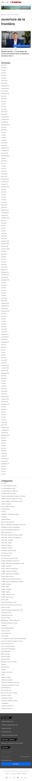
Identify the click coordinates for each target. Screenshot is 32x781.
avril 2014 (3, 448)
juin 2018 (3, 318)
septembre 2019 (5, 280)
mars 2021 (3, 233)
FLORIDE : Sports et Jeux (7, 597)
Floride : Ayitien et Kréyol (7, 576)
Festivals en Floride (6, 555)
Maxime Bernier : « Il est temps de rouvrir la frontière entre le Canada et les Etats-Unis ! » (15, 54)
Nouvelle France (5, 667)
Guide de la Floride (6, 728)
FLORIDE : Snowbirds (6, 589)
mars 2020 (3, 264)
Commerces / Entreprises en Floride (10, 514)
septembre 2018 (5, 311)
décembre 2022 (5, 179)
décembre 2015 (5, 396)
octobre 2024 (4, 122)
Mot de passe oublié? (25, 756)
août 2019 (3, 282)
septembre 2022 (5, 186)
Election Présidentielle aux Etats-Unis (10, 529)
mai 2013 (3, 474)
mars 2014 (3, 450)
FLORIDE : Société (5, 592)
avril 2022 (3, 199)
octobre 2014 (4, 432)
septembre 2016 (5, 373)
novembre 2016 (5, 368)
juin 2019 (3, 287)
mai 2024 (3, 135)
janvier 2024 (4, 145)
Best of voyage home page (7, 506)
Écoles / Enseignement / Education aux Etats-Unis (13, 524)
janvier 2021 (4, 238)
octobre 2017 (4, 339)
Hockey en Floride (5, 617)
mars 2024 (3, 140)
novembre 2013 (5, 458)
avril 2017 (3, 355)
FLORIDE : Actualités (6, 566)
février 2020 (4, 267)
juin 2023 (3, 163)
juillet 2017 (3, 347)
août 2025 (3, 96)
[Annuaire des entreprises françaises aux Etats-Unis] (16, 7)
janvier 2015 (4, 425)
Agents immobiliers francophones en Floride (12, 501)
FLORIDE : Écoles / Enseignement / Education (12, 581)
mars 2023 (3, 171)
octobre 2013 (4, 461)
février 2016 (4, 391)
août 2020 (3, 251)
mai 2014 (3, 445)
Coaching (3, 511)
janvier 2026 (4, 83)
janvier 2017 (4, 362)
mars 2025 (3, 109)
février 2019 (4, 298)
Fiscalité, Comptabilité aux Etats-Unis (10, 560)
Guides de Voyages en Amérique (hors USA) (12, 610)
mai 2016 (3, 383)
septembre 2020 (5, 249)
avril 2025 (3, 106)
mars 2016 (3, 388)
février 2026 (4, 80)
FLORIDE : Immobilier (6, 584)
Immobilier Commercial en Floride (9, 623)
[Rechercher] (7, 3)
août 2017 (3, 344)
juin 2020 (3, 256)
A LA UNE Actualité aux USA (8, 488)
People (3, 674)
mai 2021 (3, 228)
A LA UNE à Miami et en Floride (9, 485)
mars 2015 (3, 419)
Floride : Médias (5, 586)
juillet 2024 (4, 129)
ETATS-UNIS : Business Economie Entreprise (12, 535)
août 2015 (3, 406)
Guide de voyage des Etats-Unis (10, 724)
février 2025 (4, 111)
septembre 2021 (5, 217)
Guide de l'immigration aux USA (8, 602)
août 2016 (3, 375)
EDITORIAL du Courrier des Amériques (10, 527)
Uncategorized (4, 703)
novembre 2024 (5, 119)
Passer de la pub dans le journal (9, 735)
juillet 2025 (4, 98)
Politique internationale (6, 680)
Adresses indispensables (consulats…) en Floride (13, 496)
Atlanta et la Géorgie (6, 504)
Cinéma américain (5, 509)
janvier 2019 (4, 300)
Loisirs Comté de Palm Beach (8, 648)
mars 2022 (3, 202)
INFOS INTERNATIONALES (7, 628)
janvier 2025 (4, 114)
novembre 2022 (5, 181)
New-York (3, 664)
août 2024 (3, 127)
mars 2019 (3, 295)
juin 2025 (3, 101)
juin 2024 (3, 132)
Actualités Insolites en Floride (8, 493)
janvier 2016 (4, 393)
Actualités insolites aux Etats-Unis (9, 491)
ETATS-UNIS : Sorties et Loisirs (8, 550)
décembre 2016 (5, 365)
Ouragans (3, 669)
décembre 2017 (5, 334)
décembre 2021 (5, 210)
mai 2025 (3, 104)
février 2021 (4, 236)
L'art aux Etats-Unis (6, 633)
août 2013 (3, 466)
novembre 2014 (5, 430)
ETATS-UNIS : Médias (6, 542)
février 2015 (4, 422)
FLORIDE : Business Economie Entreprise (11, 579)
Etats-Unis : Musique (6, 545)
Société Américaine (6, 687)
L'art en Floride (4, 636)
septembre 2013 (5, 463)
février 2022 (4, 205)
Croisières (3, 516)
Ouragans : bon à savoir (7, 672)
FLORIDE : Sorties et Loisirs (7, 594)
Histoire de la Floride (6, 612)
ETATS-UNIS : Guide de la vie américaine (11, 537)
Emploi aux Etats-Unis (6, 532)
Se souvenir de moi (7, 760)
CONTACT (24, 773)
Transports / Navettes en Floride (9, 700)
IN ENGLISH (4, 625)
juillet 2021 (3, 223)
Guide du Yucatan (5, 607)
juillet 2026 (4, 67)
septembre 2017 (5, 342)
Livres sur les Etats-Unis (7, 643)
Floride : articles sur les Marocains (9, 568)
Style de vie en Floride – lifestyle (9, 692)
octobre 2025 (4, 91)
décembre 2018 (5, 303)
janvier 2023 (4, 176)
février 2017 (4, 360)
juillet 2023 (4, 161)
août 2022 (3, 189)
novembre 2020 (5, 243)
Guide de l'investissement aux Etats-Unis (11, 604)
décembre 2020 (5, 241)
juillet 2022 (4, 192)
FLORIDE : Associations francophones (10, 573)
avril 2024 (3, 137)
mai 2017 (3, 352)
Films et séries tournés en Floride (9, 558)
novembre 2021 (5, 212)
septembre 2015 (5, 404)
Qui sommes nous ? (7, 731)
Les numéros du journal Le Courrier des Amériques (13, 638)
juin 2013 (3, 471)
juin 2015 (3, 412)
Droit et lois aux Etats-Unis (7, 522)
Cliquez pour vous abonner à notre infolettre (12, 743)
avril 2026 (3, 75)
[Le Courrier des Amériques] (15, 2)
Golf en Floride (4, 599)
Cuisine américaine (5, 519)
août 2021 (3, 220)
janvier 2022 (4, 207)
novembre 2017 (5, 337)
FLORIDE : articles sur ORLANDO (9, 571)
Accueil (4, 14)
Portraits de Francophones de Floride (10, 682)
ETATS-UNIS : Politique (6, 548)
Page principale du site (7, 721)
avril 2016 (3, 386)
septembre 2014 (5, 435)
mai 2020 (3, 259)
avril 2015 (3, 417)
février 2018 (4, 329)
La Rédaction (5, 49)
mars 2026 (3, 78)
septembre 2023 (5, 155)
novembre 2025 (5, 88)
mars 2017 (3, 357)
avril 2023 (3, 168)
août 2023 (3, 158)
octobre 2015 (4, 401)
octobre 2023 (4, 153)
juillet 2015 (3, 409)
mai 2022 (3, 197)
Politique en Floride (6, 677)
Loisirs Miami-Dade (5, 651)
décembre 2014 (5, 427)
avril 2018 (3, 324)
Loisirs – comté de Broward (7, 646)
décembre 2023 (5, 148)
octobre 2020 (4, 246)
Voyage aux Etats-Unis (6, 708)
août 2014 (3, 437)
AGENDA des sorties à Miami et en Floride (11, 498)
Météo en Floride (5, 654)
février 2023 (4, 173)
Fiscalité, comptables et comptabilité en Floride (12, 563)
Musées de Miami (5, 659)
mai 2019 (3, 290)
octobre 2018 (4, 308)
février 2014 (4, 453)
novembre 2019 (5, 274)
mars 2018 (3, 326)
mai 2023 (3, 166)
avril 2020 (3, 261)
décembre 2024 (5, 116)
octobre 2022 (4, 184)
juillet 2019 (3, 285)
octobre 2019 (4, 277)
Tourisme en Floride (6, 695)
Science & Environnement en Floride (10, 685)
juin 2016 (3, 381)
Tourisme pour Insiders (6, 698)
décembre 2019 (5, 272)
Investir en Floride (5, 630)
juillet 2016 (3, 378)
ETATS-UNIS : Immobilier (7, 540)
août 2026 (3, 65)
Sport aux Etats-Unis (6, 690)
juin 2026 (3, 70)
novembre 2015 (5, 399)
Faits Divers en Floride (6, 553)
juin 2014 (3, 443)
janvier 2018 (4, 331)
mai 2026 (3, 72)
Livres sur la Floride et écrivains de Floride (11, 641)
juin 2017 (3, 349)
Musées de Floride (5, 656)
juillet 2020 (4, 254)
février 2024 (4, 142)
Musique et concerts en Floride (9, 661)
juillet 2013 (3, 469)
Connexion (16, 764)
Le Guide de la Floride (15, 773)
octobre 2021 (4, 215)
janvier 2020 (4, 269)
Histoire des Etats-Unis (7, 615)
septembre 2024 (5, 124)
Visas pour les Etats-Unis (7, 705)
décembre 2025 (5, 85)
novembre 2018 (5, 305)
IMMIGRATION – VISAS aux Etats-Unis (10, 620)
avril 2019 (3, 293)
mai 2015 (3, 414)
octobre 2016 (4, 370)
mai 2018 (3, 321)
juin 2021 (3, 225)
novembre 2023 (5, 150)
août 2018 (3, 313)
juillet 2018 (3, 316)
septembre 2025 (5, 93)
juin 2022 (3, 194)
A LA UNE (3, 483)
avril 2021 (3, 230)
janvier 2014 (4, 456)
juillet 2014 (3, 440)
